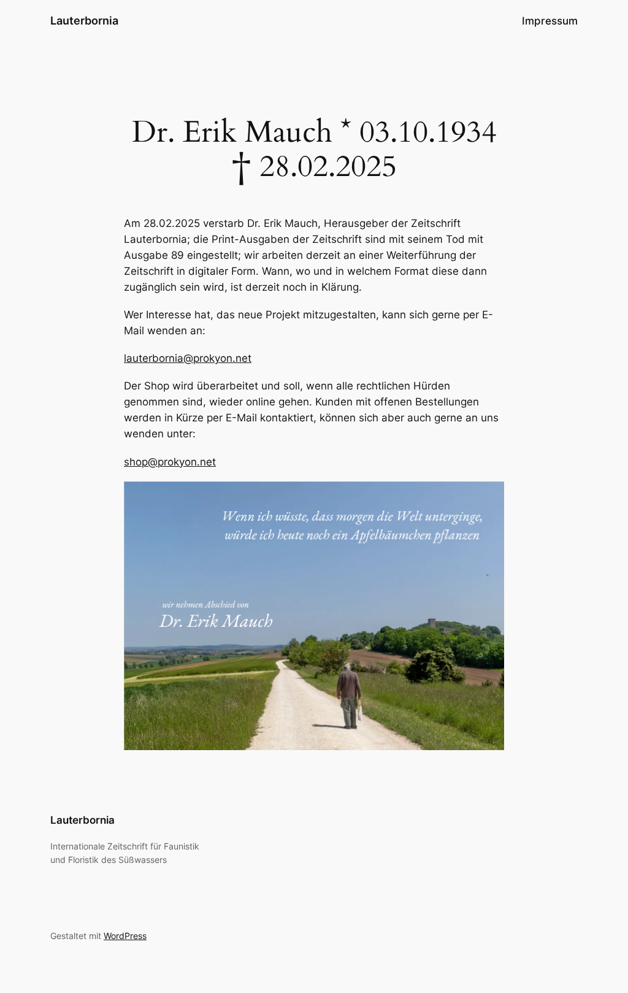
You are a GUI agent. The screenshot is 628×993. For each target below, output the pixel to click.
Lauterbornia (84, 20)
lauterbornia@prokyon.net (187, 358)
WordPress (125, 935)
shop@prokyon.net (170, 462)
